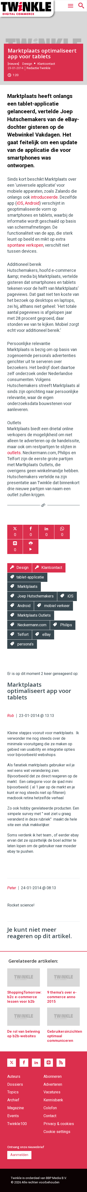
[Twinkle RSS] (61, 1063)
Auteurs (13, 1076)
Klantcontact (46, 64)
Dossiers (15, 1084)
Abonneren (53, 1076)
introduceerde (44, 197)
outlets (14, 452)
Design (27, 64)
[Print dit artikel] (30, 546)
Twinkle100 (17, 1123)
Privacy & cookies (59, 1123)
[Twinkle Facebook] (24, 1063)
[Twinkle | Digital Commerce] (27, 8)
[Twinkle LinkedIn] (36, 1063)
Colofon (50, 1108)
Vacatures (52, 1092)
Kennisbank (53, 1100)
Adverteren (53, 1084)
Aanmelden (19, 1155)
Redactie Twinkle (38, 68)
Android (32, 203)
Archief (13, 1100)
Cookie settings (57, 1131)
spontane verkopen (25, 245)
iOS (20, 203)
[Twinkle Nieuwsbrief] (48, 1063)
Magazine (15, 1108)
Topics (13, 1092)
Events (13, 1116)
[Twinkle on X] (11, 1063)
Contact (50, 1116)
